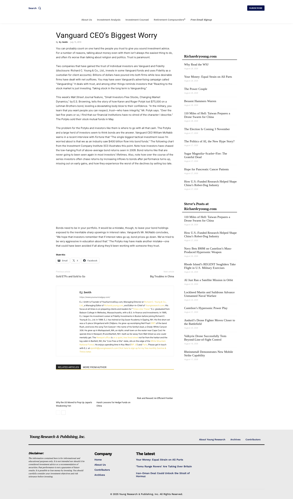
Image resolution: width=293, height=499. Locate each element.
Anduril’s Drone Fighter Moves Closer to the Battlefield (209, 322)
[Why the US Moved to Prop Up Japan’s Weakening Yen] (74, 387)
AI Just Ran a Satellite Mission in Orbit (208, 280)
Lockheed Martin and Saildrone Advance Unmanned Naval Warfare (209, 294)
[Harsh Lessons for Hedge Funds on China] (114, 387)
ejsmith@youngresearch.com (104, 348)
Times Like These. (141, 309)
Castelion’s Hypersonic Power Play (206, 308)
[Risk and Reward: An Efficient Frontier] (155, 384)
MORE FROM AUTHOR (94, 367)
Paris (144, 344)
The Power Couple (195, 89)
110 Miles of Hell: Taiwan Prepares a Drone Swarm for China (207, 115)
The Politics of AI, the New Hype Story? (209, 141)
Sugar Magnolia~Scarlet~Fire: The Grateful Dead (205, 155)
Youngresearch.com (154, 305)
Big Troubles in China (162, 276)
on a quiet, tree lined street (125, 337)
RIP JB (134, 344)
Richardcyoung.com (113, 305)
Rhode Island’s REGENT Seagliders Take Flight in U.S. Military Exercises (210, 266)
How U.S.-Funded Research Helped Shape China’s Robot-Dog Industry (210, 183)
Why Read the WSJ (196, 64)
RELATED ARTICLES (68, 367)
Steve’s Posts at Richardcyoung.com (200, 206)
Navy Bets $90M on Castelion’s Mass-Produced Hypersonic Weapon (208, 250)
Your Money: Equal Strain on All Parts (208, 76)
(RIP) (153, 323)
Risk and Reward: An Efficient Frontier (155, 398)
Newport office (103, 337)
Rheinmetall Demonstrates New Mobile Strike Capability (208, 353)
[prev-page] (58, 412)
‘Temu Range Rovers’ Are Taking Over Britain (164, 466)
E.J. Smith (63, 42)
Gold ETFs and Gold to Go (70, 276)
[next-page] (63, 412)
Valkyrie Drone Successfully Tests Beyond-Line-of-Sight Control (205, 337)
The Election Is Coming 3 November (207, 129)
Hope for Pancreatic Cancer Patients (206, 169)
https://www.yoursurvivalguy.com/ (95, 297)
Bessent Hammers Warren (200, 101)
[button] (35, 8)
